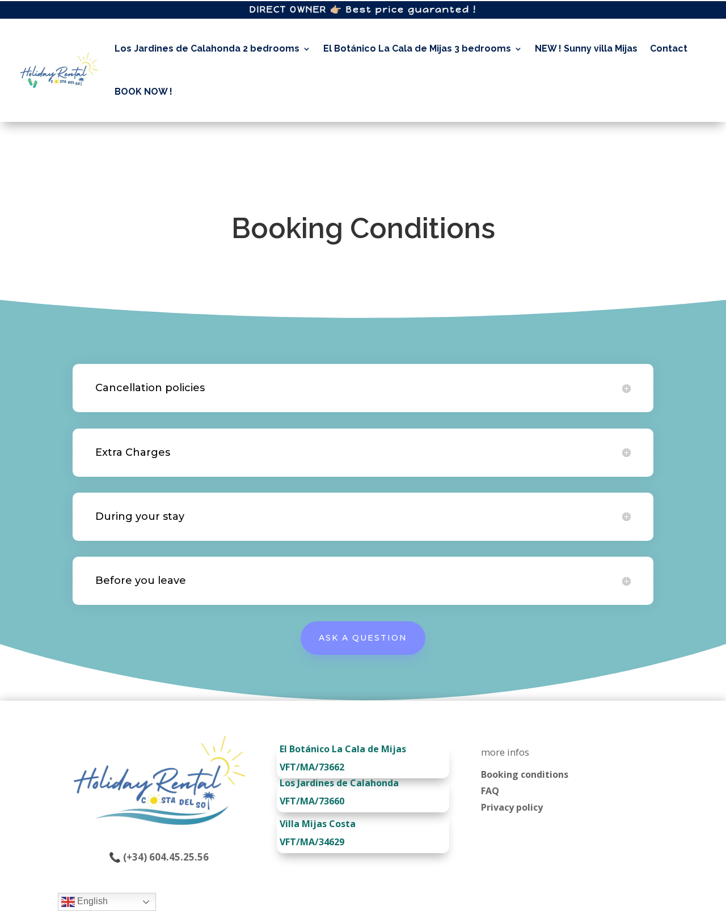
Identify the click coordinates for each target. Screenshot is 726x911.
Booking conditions (524, 774)
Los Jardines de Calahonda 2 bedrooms (207, 48)
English (91, 901)
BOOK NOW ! (143, 91)
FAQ (490, 791)
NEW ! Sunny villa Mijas (586, 48)
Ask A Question (363, 638)
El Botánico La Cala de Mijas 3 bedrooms (417, 48)
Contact (668, 48)
